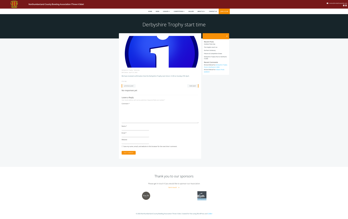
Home (150, 11)
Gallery (191, 11)
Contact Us (213, 11)
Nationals (137, 70)
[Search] (227, 36)
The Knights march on (210, 47)
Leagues (165, 11)
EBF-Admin (125, 72)
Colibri (210, 214)
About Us (200, 11)
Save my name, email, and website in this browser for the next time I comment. (150, 146)
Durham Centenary (210, 50)
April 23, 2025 (133, 72)
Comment (126, 104)
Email (124, 133)
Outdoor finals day (209, 44)
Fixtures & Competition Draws (213, 53)
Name (124, 126)
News (157, 11)
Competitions (178, 11)
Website (124, 140)
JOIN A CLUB (224, 11)
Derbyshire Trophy (127, 70)
